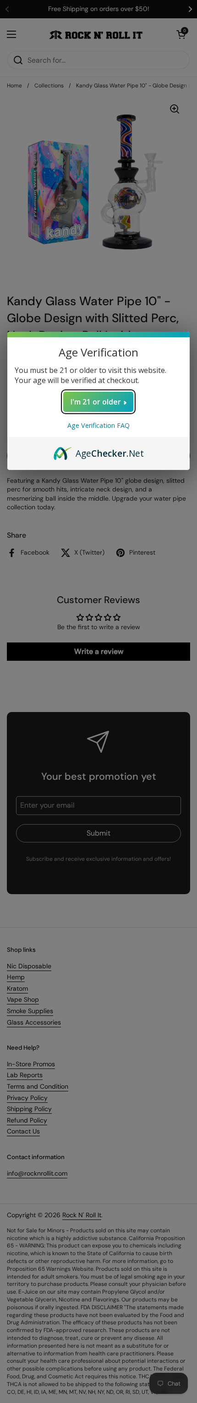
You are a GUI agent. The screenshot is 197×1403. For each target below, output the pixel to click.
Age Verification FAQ (98, 425)
